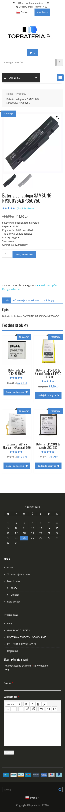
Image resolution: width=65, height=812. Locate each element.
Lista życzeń (13, 601)
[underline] (38, 704)
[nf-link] (27, 708)
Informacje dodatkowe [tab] (25, 300)
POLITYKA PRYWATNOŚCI (21, 644)
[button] (60, 77)
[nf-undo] (48, 708)
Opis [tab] (6, 300)
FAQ (9, 623)
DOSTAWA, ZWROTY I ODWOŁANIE (26, 637)
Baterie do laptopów (46, 285)
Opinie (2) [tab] (48, 300)
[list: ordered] (7, 708)
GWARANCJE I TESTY (18, 630)
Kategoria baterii (11, 289)
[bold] (26, 704)
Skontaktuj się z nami (18, 574)
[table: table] (41, 708)
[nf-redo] (54, 708)
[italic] (32, 704)
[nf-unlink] (33, 708)
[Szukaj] (59, 62)
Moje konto (42, 12)
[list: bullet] (13, 708)
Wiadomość (11, 696)
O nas (10, 567)
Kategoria (14, 77)
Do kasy (14, 594)
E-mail (8, 683)
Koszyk (14, 587)
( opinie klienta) (25, 208)
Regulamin (12, 650)
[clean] (44, 704)
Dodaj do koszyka (24, 254)
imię (6, 669)
